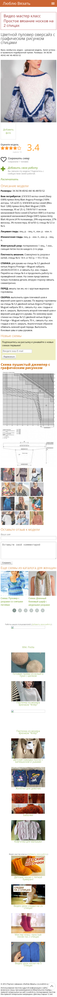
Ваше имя (5, 534)
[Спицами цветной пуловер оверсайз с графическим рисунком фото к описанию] (28, 91)
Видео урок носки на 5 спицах (28, 964)
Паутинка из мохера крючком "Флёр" (28, 703)
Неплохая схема (7, 148)
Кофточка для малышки (28, 841)
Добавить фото (8, 131)
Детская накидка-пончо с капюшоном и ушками (28, 760)
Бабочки (28, 815)
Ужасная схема (3, 148)
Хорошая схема (15, 148)
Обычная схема (11, 148)
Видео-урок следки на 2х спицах (28, 907)
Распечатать (9, 179)
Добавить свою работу (23, 168)
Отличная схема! (19, 148)
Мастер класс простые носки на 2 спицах (28, 935)
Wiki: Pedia (28, 647)
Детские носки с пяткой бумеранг (28, 878)
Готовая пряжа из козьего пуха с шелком (28, 674)
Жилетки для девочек (28, 788)
